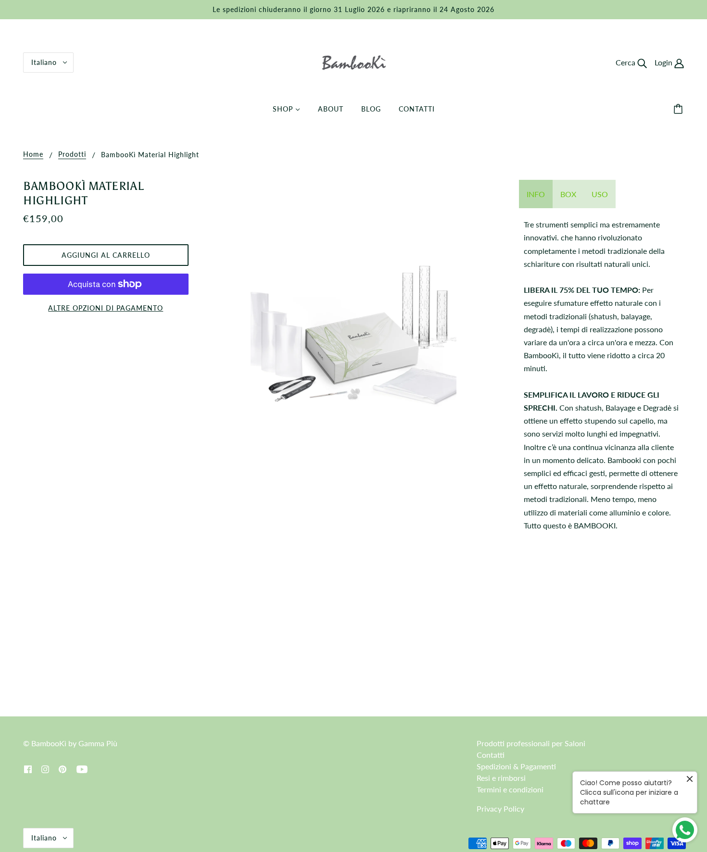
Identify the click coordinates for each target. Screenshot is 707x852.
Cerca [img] (626, 62)
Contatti (491, 754)
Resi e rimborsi (501, 777)
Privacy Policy (500, 808)
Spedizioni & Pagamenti (516, 766)
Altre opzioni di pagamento (105, 308)
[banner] (354, 61)
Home (33, 154)
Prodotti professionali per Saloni (531, 743)
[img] (28, 768)
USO (600, 194)
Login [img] (664, 62)
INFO (536, 194)
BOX (568, 194)
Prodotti (72, 154)
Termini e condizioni (510, 789)
